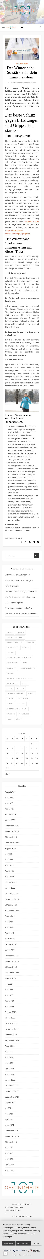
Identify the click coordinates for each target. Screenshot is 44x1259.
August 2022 (10, 1046)
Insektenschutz (27, 668)
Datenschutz (18, 1207)
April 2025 (9, 871)
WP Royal (28, 1216)
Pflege (10, 688)
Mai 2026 (9, 803)
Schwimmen (23, 699)
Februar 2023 (10, 1012)
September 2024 (12, 910)
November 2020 (12, 1136)
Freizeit (10, 653)
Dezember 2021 (11, 1085)
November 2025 (12, 831)
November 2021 (12, 1091)
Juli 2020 (8, 1147)
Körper (10, 673)
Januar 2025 (10, 888)
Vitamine (11, 714)
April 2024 (9, 933)
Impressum (9, 1207)
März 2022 (9, 1074)
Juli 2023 (8, 984)
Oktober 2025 (11, 837)
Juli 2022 (8, 1051)
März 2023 (9, 1006)
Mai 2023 (9, 995)
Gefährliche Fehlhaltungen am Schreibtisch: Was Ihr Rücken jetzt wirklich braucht (19, 580)
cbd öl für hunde (15, 637)
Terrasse (21, 704)
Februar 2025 (10, 882)
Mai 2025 (9, 865)
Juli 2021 (8, 1108)
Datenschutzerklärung (25, 1255)
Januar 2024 (10, 950)
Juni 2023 (9, 989)
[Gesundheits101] (22, 10)
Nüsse (25, 683)
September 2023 (12, 972)
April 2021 (9, 1119)
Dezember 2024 (11, 893)
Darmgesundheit (14, 642)
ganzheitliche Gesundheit (19, 658)
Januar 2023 (10, 1018)
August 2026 (10, 792)
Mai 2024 (9, 927)
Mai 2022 (9, 1063)
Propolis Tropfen (32, 221)
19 (17, 758)
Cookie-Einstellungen (12, 1210)
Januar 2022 (10, 1080)
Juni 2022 (9, 1057)
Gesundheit (22, 64)
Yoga (9, 719)
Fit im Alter (12, 648)
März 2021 (9, 1125)
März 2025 (9, 876)
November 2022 (12, 1029)
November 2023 (12, 961)
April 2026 (9, 809)
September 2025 (12, 842)
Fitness (25, 648)
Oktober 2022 (11, 1034)
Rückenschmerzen (15, 693)
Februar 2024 (10, 944)
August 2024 (10, 916)
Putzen (20, 688)
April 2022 (9, 1068)
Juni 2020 (9, 1153)
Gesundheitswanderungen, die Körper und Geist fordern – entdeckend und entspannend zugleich (21, 597)
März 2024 (9, 938)
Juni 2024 (9, 921)
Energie (30, 642)
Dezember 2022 (11, 1023)
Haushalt (11, 668)
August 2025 (10, 848)
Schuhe (10, 699)
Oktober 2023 (11, 967)
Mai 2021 (9, 1114)
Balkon (20, 632)
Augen (9, 632)
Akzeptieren (23, 1243)
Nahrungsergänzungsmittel (20, 678)
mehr (36, 1243)
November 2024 (12, 899)
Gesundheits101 (15, 538)
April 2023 (9, 1001)
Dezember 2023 (11, 955)
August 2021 (10, 1102)
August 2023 (10, 978)
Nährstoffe (12, 683)
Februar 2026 (10, 814)
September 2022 (12, 1040)
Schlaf (31, 693)
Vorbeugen (24, 714)
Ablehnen (9, 1243)
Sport (9, 704)
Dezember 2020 (11, 1130)
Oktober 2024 (11, 905)
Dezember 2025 (11, 825)
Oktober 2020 (11, 1142)
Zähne (19, 719)
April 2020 (9, 1164)
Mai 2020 (9, 1159)
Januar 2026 (10, 820)
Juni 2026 (9, 797)
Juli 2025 (8, 854)
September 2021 (12, 1097)
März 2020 (9, 1170)
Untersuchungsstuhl (17, 709)
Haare (24, 663)
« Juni (7, 774)
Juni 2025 (9, 859)
